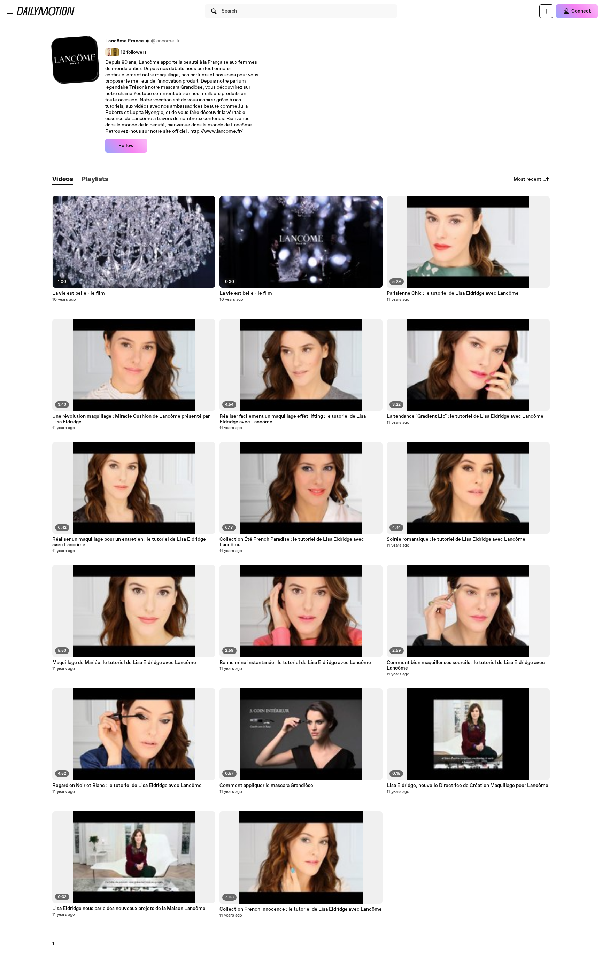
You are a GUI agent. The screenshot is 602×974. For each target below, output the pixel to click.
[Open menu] (9, 11)
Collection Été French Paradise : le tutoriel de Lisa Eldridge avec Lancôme (291, 542)
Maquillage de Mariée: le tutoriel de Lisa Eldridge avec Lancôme (124, 662)
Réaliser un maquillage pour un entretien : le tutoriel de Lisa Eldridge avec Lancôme (129, 542)
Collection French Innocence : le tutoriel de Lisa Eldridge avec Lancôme (300, 909)
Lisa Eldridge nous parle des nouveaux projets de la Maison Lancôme (129, 908)
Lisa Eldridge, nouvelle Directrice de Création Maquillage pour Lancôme (467, 785)
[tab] (62, 179)
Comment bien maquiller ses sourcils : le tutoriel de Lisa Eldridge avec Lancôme (466, 665)
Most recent (527, 179)
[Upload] (546, 11)
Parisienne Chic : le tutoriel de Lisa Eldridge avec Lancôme (453, 293)
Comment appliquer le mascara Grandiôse (266, 785)
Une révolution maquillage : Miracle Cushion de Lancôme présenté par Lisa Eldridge (131, 419)
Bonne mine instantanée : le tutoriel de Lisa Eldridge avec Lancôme (295, 662)
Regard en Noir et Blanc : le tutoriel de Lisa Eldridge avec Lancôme (127, 785)
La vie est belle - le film (78, 293)
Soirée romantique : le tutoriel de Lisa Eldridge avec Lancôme (456, 539)
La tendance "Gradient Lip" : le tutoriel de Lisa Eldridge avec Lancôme (465, 416)
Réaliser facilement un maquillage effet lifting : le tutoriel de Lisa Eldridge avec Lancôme (292, 419)
